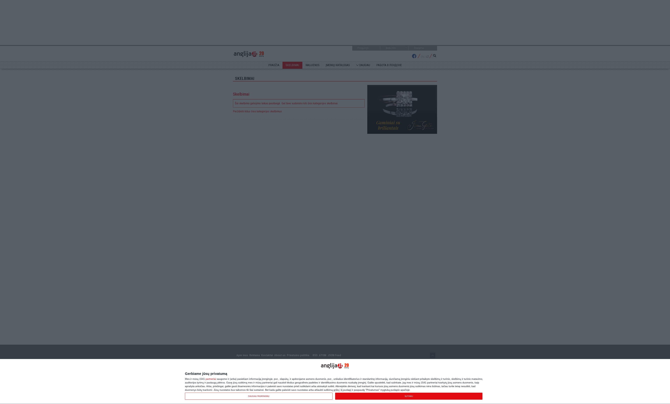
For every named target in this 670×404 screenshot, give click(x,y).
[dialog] (335, 381)
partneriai (211, 379)
